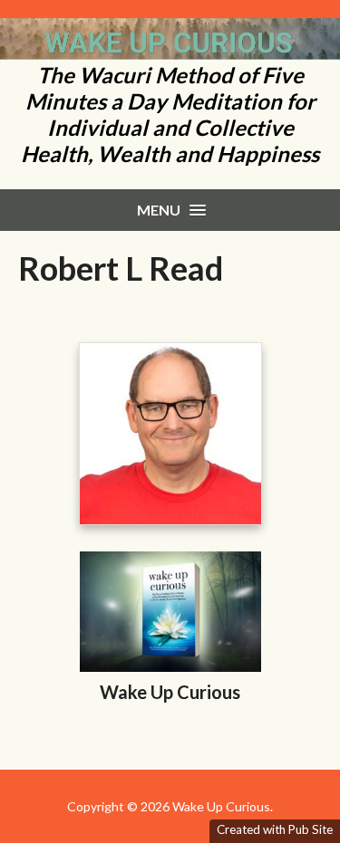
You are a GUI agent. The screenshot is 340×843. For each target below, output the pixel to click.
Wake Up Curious (170, 692)
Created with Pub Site (275, 829)
